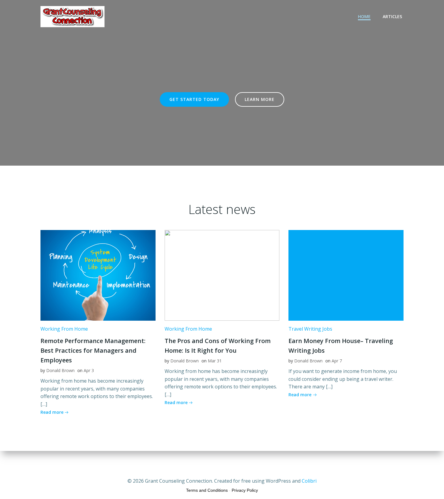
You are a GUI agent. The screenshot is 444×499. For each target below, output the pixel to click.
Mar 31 (215, 361)
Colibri (309, 481)
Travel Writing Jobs (310, 329)
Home (364, 16)
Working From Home (64, 329)
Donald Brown (60, 370)
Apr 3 (89, 370)
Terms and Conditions (207, 490)
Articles (392, 16)
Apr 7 (337, 361)
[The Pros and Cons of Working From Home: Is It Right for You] (222, 274)
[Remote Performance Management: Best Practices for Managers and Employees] (98, 274)
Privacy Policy (245, 490)
